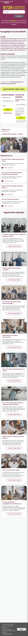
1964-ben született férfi (17, 82)
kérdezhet (13, 21)
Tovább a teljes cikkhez (8, 167)
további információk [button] (7, 634)
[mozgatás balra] (1, 321)
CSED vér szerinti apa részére (10, 199)
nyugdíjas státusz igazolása (8, 83)
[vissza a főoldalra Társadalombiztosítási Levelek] (14, 2)
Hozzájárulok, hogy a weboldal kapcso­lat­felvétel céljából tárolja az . (19, 111)
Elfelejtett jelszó (8, 113)
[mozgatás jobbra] (25, 321)
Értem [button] (21, 629)
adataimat (18, 115)
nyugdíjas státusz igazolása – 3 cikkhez (12, 134)
